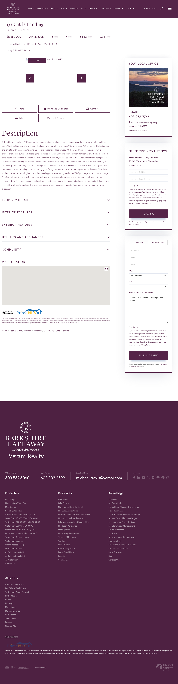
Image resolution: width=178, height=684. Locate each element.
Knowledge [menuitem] (91, 9)
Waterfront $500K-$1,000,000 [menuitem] (19, 525)
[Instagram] (167, 477)
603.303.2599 (53, 477)
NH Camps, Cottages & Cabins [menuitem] (122, 544)
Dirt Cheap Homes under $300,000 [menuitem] (21, 533)
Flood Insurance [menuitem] (115, 510)
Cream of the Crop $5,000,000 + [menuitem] (20, 514)
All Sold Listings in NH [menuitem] (15, 552)
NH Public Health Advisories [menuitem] (71, 518)
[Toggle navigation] (169, 8)
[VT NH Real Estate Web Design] (164, 667)
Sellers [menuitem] (118, 9)
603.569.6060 (17, 477)
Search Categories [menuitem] (13, 510)
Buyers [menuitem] (105, 9)
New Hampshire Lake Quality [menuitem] (71, 507)
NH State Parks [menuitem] (115, 503)
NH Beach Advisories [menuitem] (67, 525)
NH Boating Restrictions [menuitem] (69, 533)
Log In (153, 9)
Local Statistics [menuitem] (115, 552)
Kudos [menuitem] (8, 599)
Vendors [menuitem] (61, 541)
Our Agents (143, 130)
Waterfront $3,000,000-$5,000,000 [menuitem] (21, 518)
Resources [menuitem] (75, 9)
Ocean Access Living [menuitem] (14, 544)
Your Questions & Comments (141, 292)
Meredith (37, 330)
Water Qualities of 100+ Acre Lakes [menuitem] (74, 514)
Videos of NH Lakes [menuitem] (67, 537)
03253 (47, 330)
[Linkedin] (138, 477)
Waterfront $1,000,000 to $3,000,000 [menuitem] (22, 522)
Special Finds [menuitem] (58, 9)
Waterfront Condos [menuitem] (14, 541)
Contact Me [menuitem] (10, 626)
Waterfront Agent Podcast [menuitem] (17, 592)
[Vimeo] (153, 477)
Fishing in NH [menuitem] (64, 529)
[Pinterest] (162, 477)
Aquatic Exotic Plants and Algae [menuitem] (122, 518)
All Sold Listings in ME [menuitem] (15, 556)
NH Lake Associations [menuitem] (68, 510)
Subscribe (148, 213)
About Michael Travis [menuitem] (14, 584)
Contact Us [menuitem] (10, 563)
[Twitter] (148, 477)
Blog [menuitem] (110, 556)
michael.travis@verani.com (99, 477)
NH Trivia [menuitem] (112, 533)
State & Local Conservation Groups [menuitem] (124, 514)
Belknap (27, 330)
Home (4, 330)
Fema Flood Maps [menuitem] (66, 552)
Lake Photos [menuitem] (63, 503)
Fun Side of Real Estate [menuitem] (15, 588)
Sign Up (145, 9)
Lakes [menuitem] (29, 9)
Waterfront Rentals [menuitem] (13, 548)
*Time (131, 282)
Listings (13, 330)
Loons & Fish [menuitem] (64, 544)
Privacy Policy (146, 203)
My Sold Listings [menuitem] (12, 611)
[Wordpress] (157, 477)
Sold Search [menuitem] (10, 614)
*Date (131, 271)
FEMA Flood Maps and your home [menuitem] (123, 507)
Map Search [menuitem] (10, 507)
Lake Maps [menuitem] (63, 499)
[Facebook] (134, 477)
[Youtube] (143, 477)
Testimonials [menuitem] (10, 618)
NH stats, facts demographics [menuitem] (121, 537)
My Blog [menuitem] (9, 603)
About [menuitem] (129, 9)
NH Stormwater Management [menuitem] (121, 525)
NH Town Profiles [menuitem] (116, 529)
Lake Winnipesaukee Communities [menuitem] (73, 522)
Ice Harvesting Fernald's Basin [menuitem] (121, 522)
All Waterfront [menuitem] (11, 559)
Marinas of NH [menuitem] (114, 541)
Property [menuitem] (41, 9)
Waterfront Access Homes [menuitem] (17, 537)
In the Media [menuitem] (11, 595)
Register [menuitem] (62, 556)
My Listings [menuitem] (10, 499)
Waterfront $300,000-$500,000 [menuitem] (20, 529)
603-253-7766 (139, 117)
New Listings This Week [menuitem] (16, 503)
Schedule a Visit (158, 243)
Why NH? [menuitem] (112, 499)
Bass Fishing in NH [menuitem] (66, 548)
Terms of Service (135, 366)
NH (20, 330)
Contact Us (133, 130)
